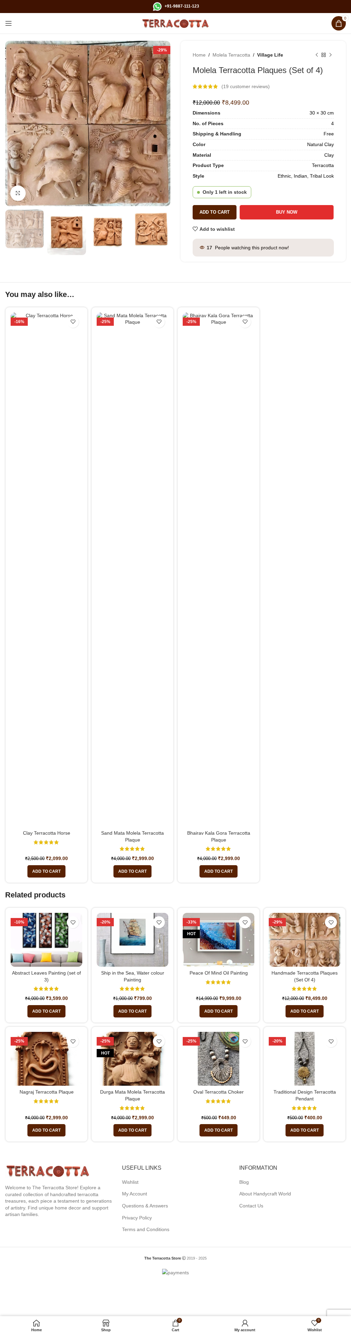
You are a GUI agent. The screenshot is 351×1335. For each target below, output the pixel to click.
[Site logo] (175, 23)
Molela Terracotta (231, 55)
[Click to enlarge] (18, 193)
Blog (244, 1182)
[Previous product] (316, 54)
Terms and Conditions (145, 1229)
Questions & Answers (145, 1205)
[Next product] (330, 54)
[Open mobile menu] (8, 23)
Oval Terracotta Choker (218, 1092)
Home (199, 55)
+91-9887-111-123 (182, 6)
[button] (46, 871)
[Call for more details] (157, 6)
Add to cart (214, 212)
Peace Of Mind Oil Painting (219, 973)
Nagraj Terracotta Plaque (47, 1092)
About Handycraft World (265, 1193)
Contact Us (251, 1205)
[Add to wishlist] (73, 322)
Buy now (287, 212)
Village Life (270, 55)
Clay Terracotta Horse (46, 833)
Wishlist (130, 1182)
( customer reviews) (245, 86)
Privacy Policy (137, 1217)
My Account (134, 1193)
